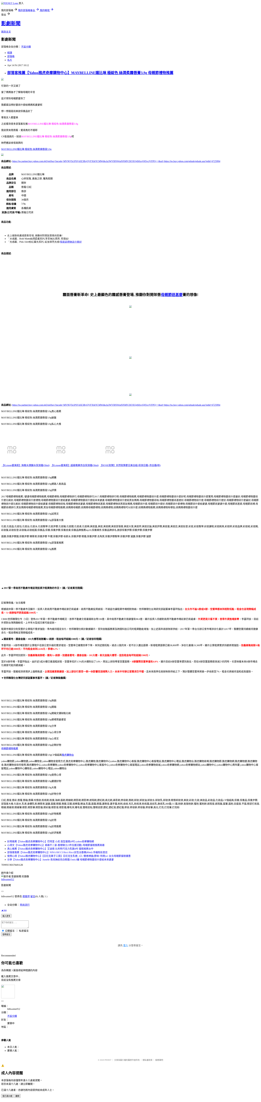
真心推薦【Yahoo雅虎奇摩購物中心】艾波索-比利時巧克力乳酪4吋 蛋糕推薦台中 (50, 848)
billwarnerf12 (7, 879)
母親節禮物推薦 (9, 748)
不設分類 (26, 46)
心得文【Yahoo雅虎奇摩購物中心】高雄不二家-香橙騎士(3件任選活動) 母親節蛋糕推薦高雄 (56, 845)
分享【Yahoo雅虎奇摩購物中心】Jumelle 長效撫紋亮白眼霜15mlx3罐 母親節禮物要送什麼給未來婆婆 (60, 859)
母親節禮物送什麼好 (71, 242)
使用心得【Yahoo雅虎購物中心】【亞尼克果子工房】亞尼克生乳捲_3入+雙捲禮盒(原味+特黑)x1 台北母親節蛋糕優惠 (69, 856)
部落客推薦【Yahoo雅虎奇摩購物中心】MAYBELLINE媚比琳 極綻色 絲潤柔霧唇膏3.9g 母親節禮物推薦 (90, 73)
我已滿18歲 (7, 1096)
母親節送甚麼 (172, 295)
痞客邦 (26, 896)
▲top (4, 910)
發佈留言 (6, 934)
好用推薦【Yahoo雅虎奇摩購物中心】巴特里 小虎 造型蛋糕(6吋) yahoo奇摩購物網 (50, 841)
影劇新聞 (11, 23)
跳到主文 (6, 31)
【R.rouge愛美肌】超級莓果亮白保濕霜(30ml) (75, 465)
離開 (17, 1096)
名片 (9, 60)
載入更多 (6, 916)
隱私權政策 (147, 1060)
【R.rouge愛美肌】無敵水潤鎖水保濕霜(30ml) (26, 465)
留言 (32, 896)
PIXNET (108, 1060)
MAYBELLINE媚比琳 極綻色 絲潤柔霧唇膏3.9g (26, 149)
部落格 (10, 56)
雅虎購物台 (68, 755)
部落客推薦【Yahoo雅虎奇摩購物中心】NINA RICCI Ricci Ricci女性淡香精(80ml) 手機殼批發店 (57, 852)
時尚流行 (25, 905)
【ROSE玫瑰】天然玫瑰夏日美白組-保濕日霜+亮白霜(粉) (130, 465)
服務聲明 (159, 1060)
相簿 (9, 52)
